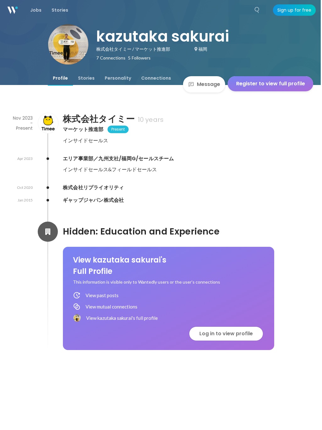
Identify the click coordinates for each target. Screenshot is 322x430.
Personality (118, 78)
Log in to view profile (226, 333)
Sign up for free (294, 10)
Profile (60, 78)
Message (208, 84)
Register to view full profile (270, 83)
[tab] (60, 78)
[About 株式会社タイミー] (48, 123)
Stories (86, 78)
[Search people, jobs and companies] (257, 10)
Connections (156, 78)
